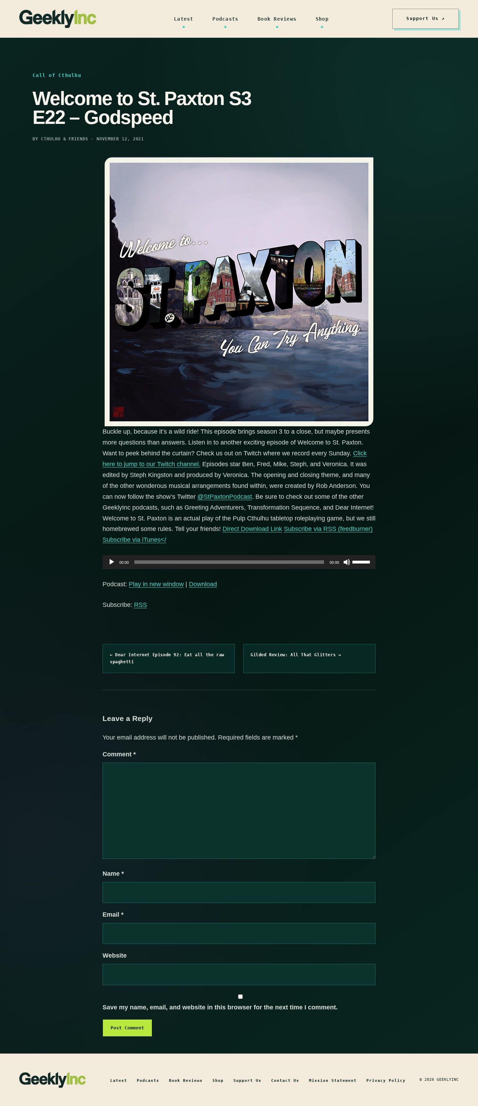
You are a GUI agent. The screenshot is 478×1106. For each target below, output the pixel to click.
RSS (140, 604)
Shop (322, 19)
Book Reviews (277, 19)
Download (203, 584)
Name (113, 873)
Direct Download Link (252, 528)
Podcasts (225, 19)
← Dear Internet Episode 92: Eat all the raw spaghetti (167, 658)
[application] (239, 562)
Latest (184, 19)
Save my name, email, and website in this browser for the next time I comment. (220, 1007)
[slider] (362, 561)
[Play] (111, 562)
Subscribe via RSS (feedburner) (328, 528)
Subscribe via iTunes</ (134, 539)
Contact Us (285, 1080)
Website (115, 955)
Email (113, 914)
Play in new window (156, 584)
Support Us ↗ (425, 18)
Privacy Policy (386, 1080)
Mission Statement (333, 1080)
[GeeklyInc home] (57, 18)
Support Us (247, 1080)
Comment (119, 754)
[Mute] (346, 562)
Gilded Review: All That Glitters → (296, 654)
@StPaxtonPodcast (224, 496)
